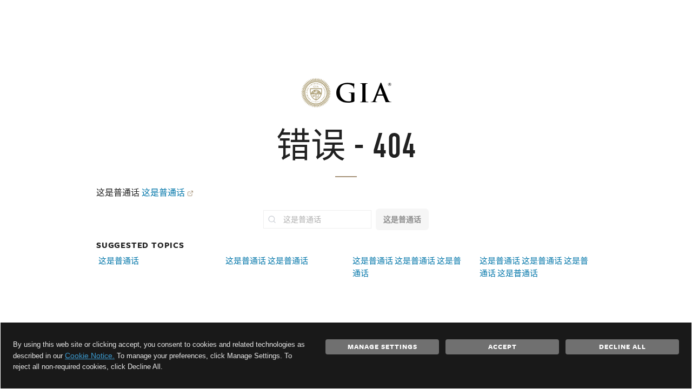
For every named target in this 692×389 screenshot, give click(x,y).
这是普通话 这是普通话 (266, 260)
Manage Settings (382, 346)
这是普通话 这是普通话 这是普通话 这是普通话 (534, 267)
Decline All (622, 346)
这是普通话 (163, 192)
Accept (502, 346)
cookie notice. (90, 355)
